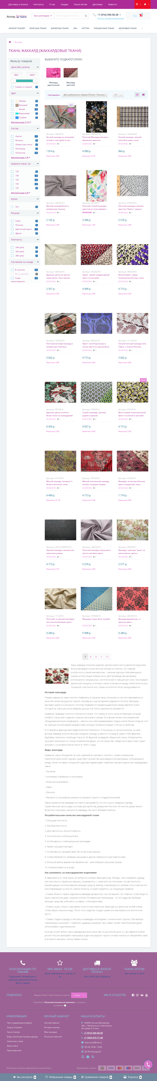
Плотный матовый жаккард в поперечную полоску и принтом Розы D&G (59, 346)
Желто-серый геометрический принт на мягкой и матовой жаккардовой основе (132, 415)
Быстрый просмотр (60, 116)
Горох (18, 221)
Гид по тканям (13, 1032)
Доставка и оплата (18, 4)
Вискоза (19, 140)
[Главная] (10, 42)
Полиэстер (20, 152)
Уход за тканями (14, 1027)
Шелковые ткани (128, 28)
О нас (52, 4)
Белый (22, 109)
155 (17, 188)
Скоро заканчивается (18, 280)
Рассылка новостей (53, 1036)
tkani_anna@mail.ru (93, 1042)
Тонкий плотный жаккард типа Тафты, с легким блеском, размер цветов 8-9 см (132, 346)
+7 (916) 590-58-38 (93, 1032)
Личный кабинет (52, 1023)
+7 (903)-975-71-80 (93, 1037)
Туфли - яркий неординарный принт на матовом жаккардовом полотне (95, 278)
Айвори (22, 101)
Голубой (22, 117)
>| (107, 656)
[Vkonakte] (141, 994)
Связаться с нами (15, 1041)
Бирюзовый (24, 113)
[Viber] (93, 1057)
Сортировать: (54, 95)
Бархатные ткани (60, 28)
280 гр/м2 (19, 255)
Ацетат (18, 136)
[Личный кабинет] (146, 4)
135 (17, 171)
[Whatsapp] (82, 1056)
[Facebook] (132, 994)
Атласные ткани (37, 28)
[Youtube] (146, 994)
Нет (17, 206)
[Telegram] (88, 1057)
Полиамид (20, 148)
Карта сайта (12, 1046)
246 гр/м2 (19, 247)
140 (17, 175)
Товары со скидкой (23, 87)
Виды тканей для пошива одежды (22, 1036)
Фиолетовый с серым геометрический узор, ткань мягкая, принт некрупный (131, 278)
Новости (112, 4)
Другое (18, 233)
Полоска (19, 225)
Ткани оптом (80, 4)
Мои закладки (50, 1032)
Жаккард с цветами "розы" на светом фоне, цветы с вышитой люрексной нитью (131, 553)
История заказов (51, 1027)
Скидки (64, 4)
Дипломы (98, 4)
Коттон (85, 28)
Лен (75, 28)
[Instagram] (136, 994)
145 (17, 179)
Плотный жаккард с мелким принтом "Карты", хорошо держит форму (131, 209)
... (142, 28)
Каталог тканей (17, 28)
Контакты (39, 4)
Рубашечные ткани (104, 28)
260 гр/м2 (19, 251)
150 (17, 184)
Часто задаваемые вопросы (19, 1023)
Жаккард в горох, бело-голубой (96, 619)
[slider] (13, 81)
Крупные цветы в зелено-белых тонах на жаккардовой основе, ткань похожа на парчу (60, 415)
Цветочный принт (23, 229)
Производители (14, 1050)
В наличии (20, 269)
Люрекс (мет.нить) (23, 144)
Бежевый (23, 105)
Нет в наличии (22, 274)
